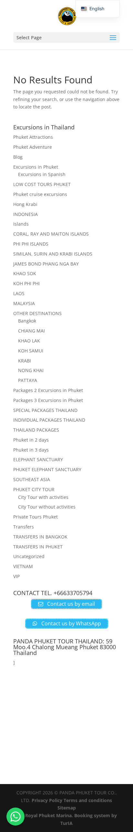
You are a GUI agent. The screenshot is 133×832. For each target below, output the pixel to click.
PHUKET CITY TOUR (34, 489)
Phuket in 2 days (31, 440)
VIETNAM (23, 566)
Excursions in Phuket (35, 167)
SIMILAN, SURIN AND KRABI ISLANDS (52, 254)
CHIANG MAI (31, 331)
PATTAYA (27, 380)
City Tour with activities (43, 497)
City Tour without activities (47, 507)
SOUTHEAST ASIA (31, 479)
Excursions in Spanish (42, 174)
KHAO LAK (29, 341)
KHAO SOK (24, 273)
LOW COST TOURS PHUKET (42, 184)
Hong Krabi (25, 204)
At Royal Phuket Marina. (46, 815)
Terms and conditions (88, 800)
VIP (16, 576)
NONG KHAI (31, 370)
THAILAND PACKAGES (36, 430)
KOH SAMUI (30, 351)
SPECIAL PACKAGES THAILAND (45, 410)
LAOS (19, 293)
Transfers (23, 527)
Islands (21, 224)
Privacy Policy (47, 800)
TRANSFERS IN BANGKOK (40, 537)
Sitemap (66, 808)
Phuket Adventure (32, 147)
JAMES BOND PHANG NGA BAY (46, 264)
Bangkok (27, 321)
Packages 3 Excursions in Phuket (48, 400)
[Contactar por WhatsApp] (15, 817)
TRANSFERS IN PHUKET (38, 547)
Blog (18, 157)
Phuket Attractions (33, 137)
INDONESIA (25, 214)
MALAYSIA (24, 303)
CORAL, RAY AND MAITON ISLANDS (51, 234)
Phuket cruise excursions (40, 194)
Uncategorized (29, 556)
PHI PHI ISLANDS (30, 244)
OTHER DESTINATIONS (37, 313)
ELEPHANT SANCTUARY (38, 459)
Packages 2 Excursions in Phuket (48, 390)
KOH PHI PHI (26, 283)
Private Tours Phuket (35, 517)
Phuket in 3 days (31, 450)
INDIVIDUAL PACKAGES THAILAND (49, 420)
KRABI (24, 361)
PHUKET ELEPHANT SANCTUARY (47, 469)
